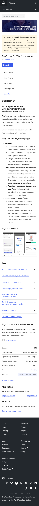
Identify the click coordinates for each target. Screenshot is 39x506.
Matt (5, 462)
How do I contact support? (12, 317)
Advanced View (8, 380)
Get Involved (25, 441)
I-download (7, 65)
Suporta (7, 94)
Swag (23, 452)
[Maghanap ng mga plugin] (23, 16)
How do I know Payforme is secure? (15, 276)
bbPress (6, 465)
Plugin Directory (7, 9)
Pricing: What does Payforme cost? (15, 269)
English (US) (33, 370)
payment (28, 374)
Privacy (5, 434)
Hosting (5, 431)
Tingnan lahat (32, 396)
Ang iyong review (8, 396)
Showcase (24, 423)
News (4, 427)
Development (9, 89)
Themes (23, 427)
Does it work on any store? (12, 282)
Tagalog (10, 478)
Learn (4, 441)
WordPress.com (9, 458)
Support (5, 444)
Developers (6, 448)
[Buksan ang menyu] (36, 3)
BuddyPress (7, 469)
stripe (34, 374)
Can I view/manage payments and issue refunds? (12, 303)
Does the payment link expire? (13, 289)
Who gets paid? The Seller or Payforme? (9, 295)
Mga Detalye (9, 73)
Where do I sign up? (9, 310)
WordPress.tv (8, 452)
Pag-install (8, 83)
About (4, 423)
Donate (24, 448)
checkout (21, 374)
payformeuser (9, 59)
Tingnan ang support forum (12, 411)
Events (23, 444)
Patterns (23, 434)
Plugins (23, 431)
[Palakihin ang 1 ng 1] (34, 234)
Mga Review (8, 78)
